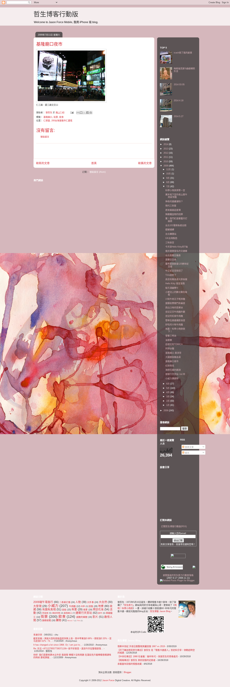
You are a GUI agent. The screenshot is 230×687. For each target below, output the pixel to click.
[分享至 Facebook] (87, 112)
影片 (95, 616)
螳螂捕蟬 (169, 229)
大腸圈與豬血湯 (173, 357)
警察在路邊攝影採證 (175, 320)
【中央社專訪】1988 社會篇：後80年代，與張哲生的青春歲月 (148, 656)
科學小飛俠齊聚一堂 (175, 190)
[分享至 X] (84, 112)
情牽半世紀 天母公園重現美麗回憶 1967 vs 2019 (141, 646)
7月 (168, 186)
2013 (166, 148)
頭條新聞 (46, 620)
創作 (100, 613)
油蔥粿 (168, 340)
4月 (168, 392)
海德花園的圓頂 (173, 370)
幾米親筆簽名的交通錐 (176, 251)
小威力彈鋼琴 (171, 378)
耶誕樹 (45, 613)
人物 (78, 602)
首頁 (94, 163)
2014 (166, 144)
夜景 (85, 609)
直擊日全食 (170, 259)
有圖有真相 (49, 609)
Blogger (127, 672)
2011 (166, 157)
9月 (168, 178)
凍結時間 (56, 613)
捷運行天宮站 (84, 612)
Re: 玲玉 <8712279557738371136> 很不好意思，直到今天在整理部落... (68, 648)
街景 (56, 117)
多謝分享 (37, 634)
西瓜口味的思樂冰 (174, 307)
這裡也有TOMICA (174, 344)
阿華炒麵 (169, 348)
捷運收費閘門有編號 (175, 303)
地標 (101, 606)
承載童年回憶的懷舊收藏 (130, 664)
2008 (166, 410)
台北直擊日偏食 (173, 255)
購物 (58, 620)
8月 (168, 182)
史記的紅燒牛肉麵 (174, 316)
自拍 (64, 609)
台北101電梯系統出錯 (175, 225)
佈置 (74, 609)
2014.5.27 (178, 116)
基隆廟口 (47, 117)
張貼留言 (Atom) (98, 172)
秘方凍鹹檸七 (171, 288)
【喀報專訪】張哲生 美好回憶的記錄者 (136, 660)
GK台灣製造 (171, 238)
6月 (168, 383)
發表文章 (189, 447)
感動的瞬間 (82, 617)
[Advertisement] (94, 151)
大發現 (37, 606)
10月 (168, 173)
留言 (186, 452)
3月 (168, 396)
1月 (168, 405)
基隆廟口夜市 (171, 361)
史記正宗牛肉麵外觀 (175, 311)
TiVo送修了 (170, 275)
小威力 (53, 606)
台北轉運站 (170, 234)
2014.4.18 (178, 100)
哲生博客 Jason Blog (160, 611)
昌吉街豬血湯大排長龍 (176, 279)
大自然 (103, 602)
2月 (168, 401)
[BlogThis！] (81, 112)
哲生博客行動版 (56, 14)
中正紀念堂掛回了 (174, 270)
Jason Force (108, 680)
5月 (168, 388)
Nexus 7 (70, 620)
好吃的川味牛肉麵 (174, 324)
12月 (168, 169)
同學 (83, 606)
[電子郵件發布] (71, 112)
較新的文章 (43, 163)
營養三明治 (170, 335)
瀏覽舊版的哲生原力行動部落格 (178, 575)
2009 (166, 165)
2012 (166, 153)
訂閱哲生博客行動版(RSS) (174, 526)
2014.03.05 (179, 84)
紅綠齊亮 (169, 365)
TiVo (78, 620)
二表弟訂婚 (64, 602)
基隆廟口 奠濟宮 (173, 353)
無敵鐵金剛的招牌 (174, 214)
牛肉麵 (72, 606)
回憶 (91, 606)
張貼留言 (44, 136)
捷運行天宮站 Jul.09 (175, 374)
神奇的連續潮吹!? (174, 201)
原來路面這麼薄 (173, 210)
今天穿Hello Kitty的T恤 (176, 246)
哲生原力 (128, 605)
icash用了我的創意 (183, 52)
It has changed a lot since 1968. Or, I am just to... (57, 645)
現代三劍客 (170, 205)
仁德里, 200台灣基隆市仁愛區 (57, 120)
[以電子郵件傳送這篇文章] (78, 112)
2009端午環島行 (43, 602)
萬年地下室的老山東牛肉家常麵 (176, 195)
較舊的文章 (145, 163)
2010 (166, 161)
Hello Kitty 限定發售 (175, 283)
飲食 (61, 117)
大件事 (90, 602)
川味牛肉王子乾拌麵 (175, 299)
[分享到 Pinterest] (90, 112)
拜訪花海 (98, 609)
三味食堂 (169, 242)
